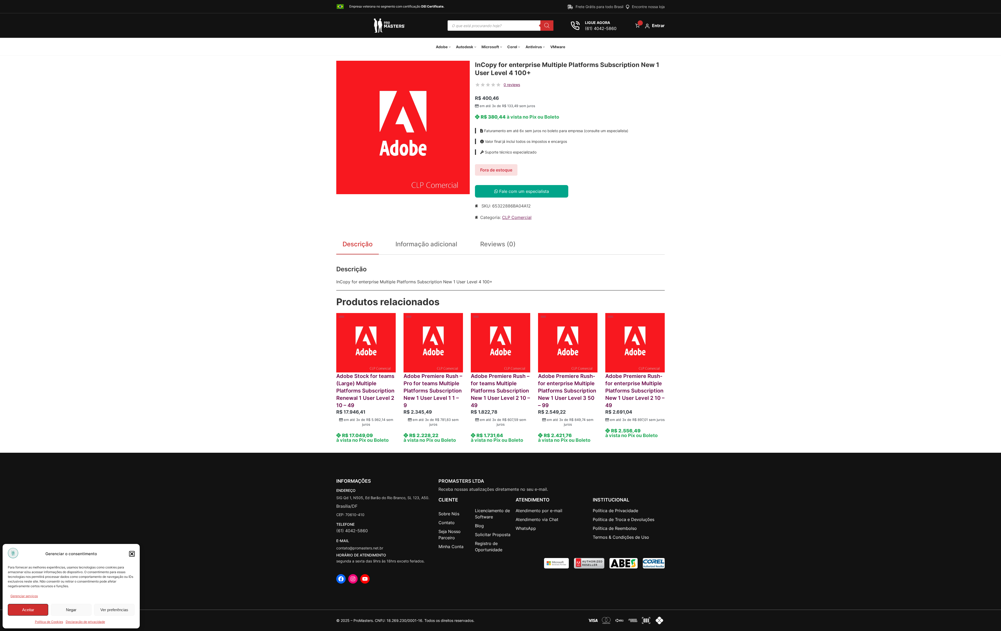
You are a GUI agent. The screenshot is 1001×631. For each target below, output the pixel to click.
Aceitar (28, 610)
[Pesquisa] (546, 25)
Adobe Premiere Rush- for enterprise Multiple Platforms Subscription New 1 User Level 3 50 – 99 (567, 390)
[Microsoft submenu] (501, 47)
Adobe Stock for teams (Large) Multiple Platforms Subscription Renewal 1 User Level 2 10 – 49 (365, 390)
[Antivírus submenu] (544, 47)
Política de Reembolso (615, 528)
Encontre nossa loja (648, 6)
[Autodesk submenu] (475, 47)
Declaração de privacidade (85, 622)
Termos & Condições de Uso (621, 537)
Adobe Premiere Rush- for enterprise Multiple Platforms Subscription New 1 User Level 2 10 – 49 (634, 390)
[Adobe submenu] (450, 47)
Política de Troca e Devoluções (623, 519)
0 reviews (512, 84)
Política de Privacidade (615, 510)
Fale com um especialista (523, 191)
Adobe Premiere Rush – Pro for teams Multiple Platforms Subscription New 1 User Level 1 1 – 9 (433, 390)
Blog (479, 525)
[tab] (498, 245)
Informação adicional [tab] (426, 244)
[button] (132, 553)
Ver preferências (114, 610)
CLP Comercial (517, 217)
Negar (71, 610)
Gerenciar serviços (24, 596)
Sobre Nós (448, 513)
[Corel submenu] (519, 47)
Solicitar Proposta (492, 534)
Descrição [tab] (358, 244)
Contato (446, 522)
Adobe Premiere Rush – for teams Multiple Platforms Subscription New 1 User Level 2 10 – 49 (500, 390)
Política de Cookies (49, 622)
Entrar (658, 25)
